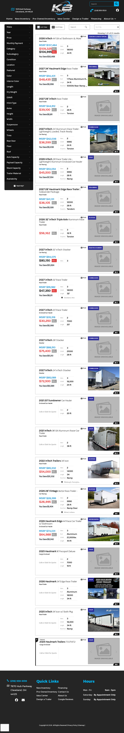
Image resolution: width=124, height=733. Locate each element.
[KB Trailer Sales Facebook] (117, 10)
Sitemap (81, 725)
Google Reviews (65, 699)
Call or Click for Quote (47, 412)
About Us (62, 695)
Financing (62, 688)
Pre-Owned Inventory (46, 692)
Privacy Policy (72, 725)
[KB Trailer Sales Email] (23, 700)
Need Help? (20, 186)
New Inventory (43, 688)
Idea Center (42, 695)
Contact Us (63, 692)
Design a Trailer (44, 699)
